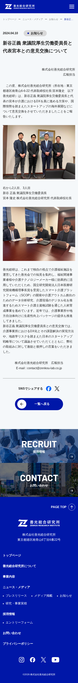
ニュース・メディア (33, 19)
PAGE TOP (58, 507)
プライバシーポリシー (18, 643)
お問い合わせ (12, 633)
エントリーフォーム (19, 622)
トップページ (9, 19)
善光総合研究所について (19, 566)
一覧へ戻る (42, 403)
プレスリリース (16, 595)
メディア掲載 (43, 595)
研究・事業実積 (16, 603)
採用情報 (9, 614)
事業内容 (9, 576)
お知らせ (53, 19)
